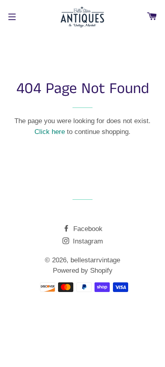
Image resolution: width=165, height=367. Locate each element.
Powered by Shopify (83, 270)
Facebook (87, 229)
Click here (49, 132)
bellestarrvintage (95, 260)
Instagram (87, 241)
